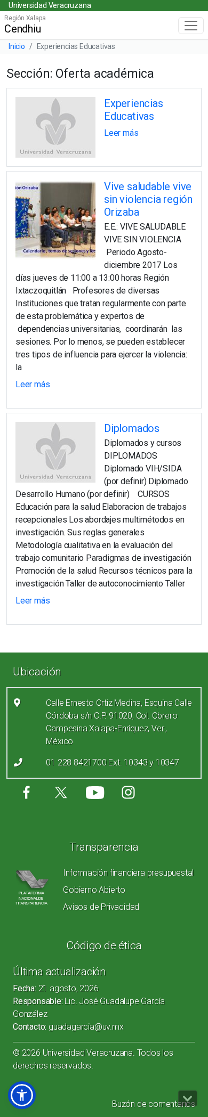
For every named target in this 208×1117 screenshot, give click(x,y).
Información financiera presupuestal (128, 873)
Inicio (17, 46)
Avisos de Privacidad (101, 907)
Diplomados (131, 428)
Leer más (121, 133)
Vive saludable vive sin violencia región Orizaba (148, 199)
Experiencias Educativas (133, 110)
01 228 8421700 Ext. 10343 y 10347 (112, 762)
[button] (22, 1095)
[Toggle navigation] (191, 25)
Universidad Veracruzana (50, 5)
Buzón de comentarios (153, 1104)
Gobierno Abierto (94, 890)
